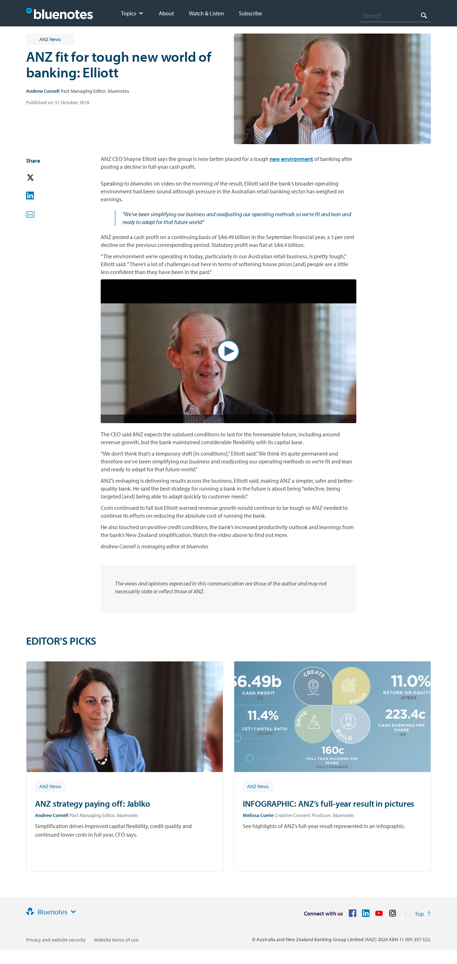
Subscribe (250, 13)
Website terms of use (116, 940)
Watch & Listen (206, 13)
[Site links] (73, 912)
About (166, 13)
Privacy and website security (56, 940)
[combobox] (395, 15)
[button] (40, 178)
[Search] (424, 15)
